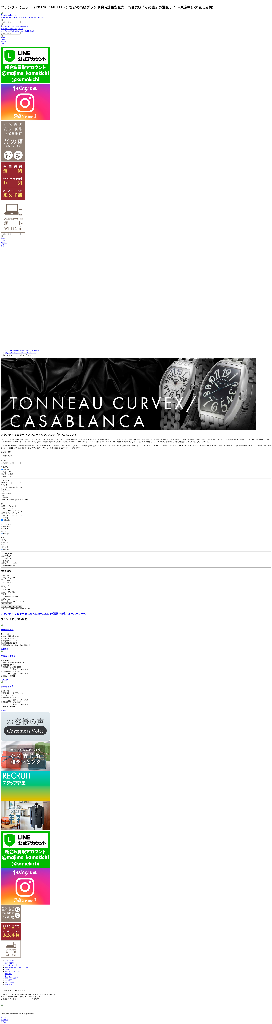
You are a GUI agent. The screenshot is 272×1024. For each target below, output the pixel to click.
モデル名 (4, 485)
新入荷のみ (7, 556)
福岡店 (3, 1022)
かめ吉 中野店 (7, 630)
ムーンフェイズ (9, 592)
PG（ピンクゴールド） (12, 513)
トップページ (6, 26)
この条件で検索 (6, 606)
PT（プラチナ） (9, 508)
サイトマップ (10, 984)
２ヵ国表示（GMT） (11, 596)
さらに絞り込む (6, 604)
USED (3, 39)
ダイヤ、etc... (8, 587)
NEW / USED (6, 493)
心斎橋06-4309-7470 (22, 18)
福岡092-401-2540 (37, 18)
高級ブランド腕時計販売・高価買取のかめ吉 (22, 351)
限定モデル (7, 594)
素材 (2, 504)
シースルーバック (10, 580)
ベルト (3, 538)
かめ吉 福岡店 (7, 686)
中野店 (3, 1017)
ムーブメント (6, 524)
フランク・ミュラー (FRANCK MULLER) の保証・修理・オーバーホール (43, 613)
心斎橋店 (4, 1020)
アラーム (6, 599)
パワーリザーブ (9, 578)
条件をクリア (17, 606)
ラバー (5, 545)
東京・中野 (7, 472)
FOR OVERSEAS (11, 978)
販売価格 (4, 497)
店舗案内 (14, 31)
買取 (2, 45)
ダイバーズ (7, 589)
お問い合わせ (10, 982)
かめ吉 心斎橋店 (8, 656)
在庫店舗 (4, 467)
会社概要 (6, 15)
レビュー (21, 31)
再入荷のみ (7, 558)
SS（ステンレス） (10, 506)
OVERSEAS (29, 31)
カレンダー (7, 585)
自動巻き (6, 526)
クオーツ (6, 531)
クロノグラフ (8, 582)
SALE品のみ (7, 554)
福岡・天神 (7, 476)
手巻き (5, 529)
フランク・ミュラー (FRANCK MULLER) (21, 353)
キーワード (5, 461)
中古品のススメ (11, 965)
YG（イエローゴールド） (13, 515)
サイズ (3, 489)
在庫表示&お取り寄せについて (16, 967)
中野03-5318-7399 (8, 18)
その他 (5, 518)
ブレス (5, 540)
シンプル (6, 575)
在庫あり (6, 561)
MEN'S (3, 41)
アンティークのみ (10, 563)
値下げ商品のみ (9, 565)
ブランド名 (5, 481)
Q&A (18, 29)
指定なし (6, 469)
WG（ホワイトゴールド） (13, 511)
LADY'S (4, 43)
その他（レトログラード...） (14, 601)
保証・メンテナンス (12, 971)
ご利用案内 (15, 26)
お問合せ (14, 15)
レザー (5, 542)
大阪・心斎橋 (8, 474)
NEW (3, 38)
